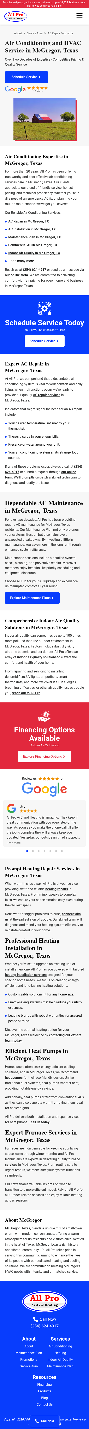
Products (44, 1391)
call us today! (40, 1122)
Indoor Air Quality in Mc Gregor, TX (34, 253)
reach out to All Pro (26, 693)
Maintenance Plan (29, 1353)
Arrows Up (78, 1419)
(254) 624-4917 (34, 270)
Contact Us (45, 1405)
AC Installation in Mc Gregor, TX (32, 229)
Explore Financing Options (42, 756)
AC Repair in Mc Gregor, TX (28, 221)
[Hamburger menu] (79, 16)
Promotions (28, 1360)
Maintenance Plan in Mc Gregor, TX (34, 237)
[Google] (12, 808)
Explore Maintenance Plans (30, 598)
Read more (13, 843)
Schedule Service (24, 77)
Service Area (35, 33)
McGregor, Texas (17, 1228)
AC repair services (46, 395)
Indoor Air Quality (60, 1360)
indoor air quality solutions (37, 657)
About (18, 33)
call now (31, 5)
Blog (44, 1398)
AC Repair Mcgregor (60, 33)
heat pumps (14, 1078)
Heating (60, 1353)
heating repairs (56, 889)
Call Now (47, 1421)
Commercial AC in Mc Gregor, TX (32, 245)
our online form (16, 275)
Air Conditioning (60, 1346)
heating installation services (26, 975)
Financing (44, 1385)
